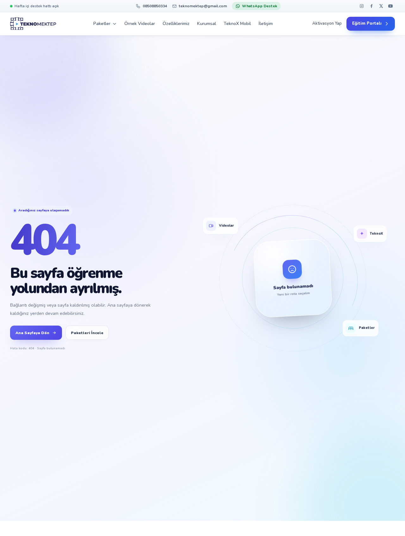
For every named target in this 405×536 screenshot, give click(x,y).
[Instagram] (362, 6)
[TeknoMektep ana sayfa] (33, 23)
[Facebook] (371, 6)
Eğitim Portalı (367, 24)
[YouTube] (390, 6)
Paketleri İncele (87, 332)
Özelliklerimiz (176, 24)
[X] (381, 6)
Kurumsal (206, 24)
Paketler (101, 24)
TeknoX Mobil (237, 24)
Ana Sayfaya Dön (32, 332)
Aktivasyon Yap (327, 24)
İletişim (266, 24)
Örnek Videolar (139, 24)
